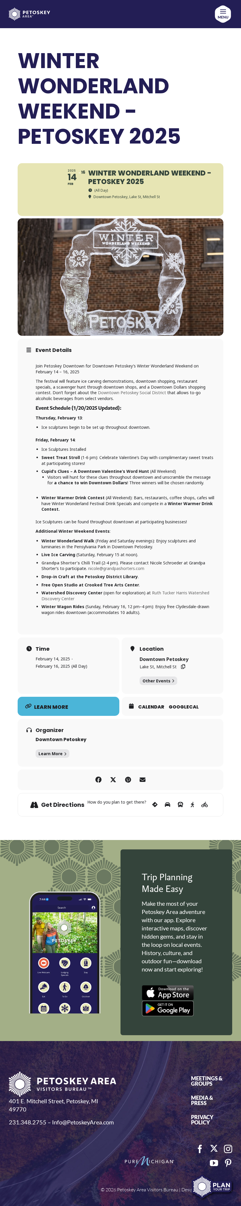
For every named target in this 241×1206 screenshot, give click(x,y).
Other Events (156, 681)
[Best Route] (154, 804)
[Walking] (192, 804)
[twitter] (214, 1148)
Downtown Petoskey (61, 739)
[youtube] (214, 1163)
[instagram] (228, 1149)
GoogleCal (184, 707)
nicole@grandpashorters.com (116, 568)
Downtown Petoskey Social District (132, 392)
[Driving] (167, 804)
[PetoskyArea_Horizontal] (29, 10)
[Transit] (180, 804)
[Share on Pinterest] (127, 779)
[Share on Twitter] (113, 779)
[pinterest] (228, 1163)
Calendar (151, 707)
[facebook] (200, 1149)
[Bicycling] (204, 804)
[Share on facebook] (98, 779)
